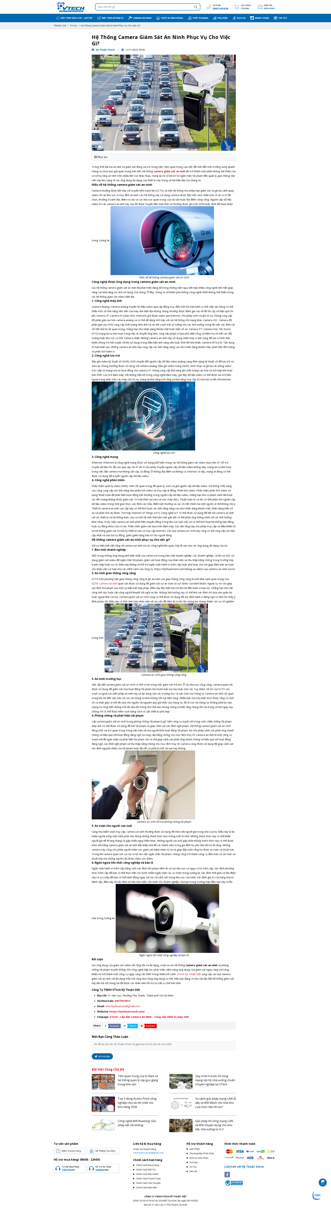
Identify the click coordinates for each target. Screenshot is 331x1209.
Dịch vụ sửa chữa (198, 1157)
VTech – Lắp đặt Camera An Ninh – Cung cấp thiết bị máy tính (149, 1016)
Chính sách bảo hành (147, 1174)
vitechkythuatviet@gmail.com (122, 1006)
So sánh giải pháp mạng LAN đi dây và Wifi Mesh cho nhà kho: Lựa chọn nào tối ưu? (215, 1103)
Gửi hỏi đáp (104, 1056)
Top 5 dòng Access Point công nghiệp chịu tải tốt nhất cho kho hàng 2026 (137, 1103)
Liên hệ (193, 1171)
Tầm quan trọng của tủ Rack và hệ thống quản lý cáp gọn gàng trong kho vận (138, 1080)
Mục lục (102, 157)
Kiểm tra (269, 7)
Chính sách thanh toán (148, 1178)
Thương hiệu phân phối (201, 1153)
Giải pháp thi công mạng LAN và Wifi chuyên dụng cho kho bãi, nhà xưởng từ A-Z (214, 1125)
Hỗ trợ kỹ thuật (103, 1168)
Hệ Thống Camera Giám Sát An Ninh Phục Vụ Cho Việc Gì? (111, 25)
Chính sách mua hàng (147, 1165)
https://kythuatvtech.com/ (127, 1011)
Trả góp (193, 1162)
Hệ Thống (105, 1150)
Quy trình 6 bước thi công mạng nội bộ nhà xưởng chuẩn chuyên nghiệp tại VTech (215, 1080)
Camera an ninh (108, 583)
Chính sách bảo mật (146, 1187)
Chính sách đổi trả (146, 1169)
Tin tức (73, 25)
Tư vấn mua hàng (70, 1168)
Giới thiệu (194, 1148)
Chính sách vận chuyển (148, 1183)
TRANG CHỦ (60, 25)
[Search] (195, 7)
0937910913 (122, 1000)
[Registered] (233, 1182)
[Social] (227, 1174)
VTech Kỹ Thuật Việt (189, 974)
